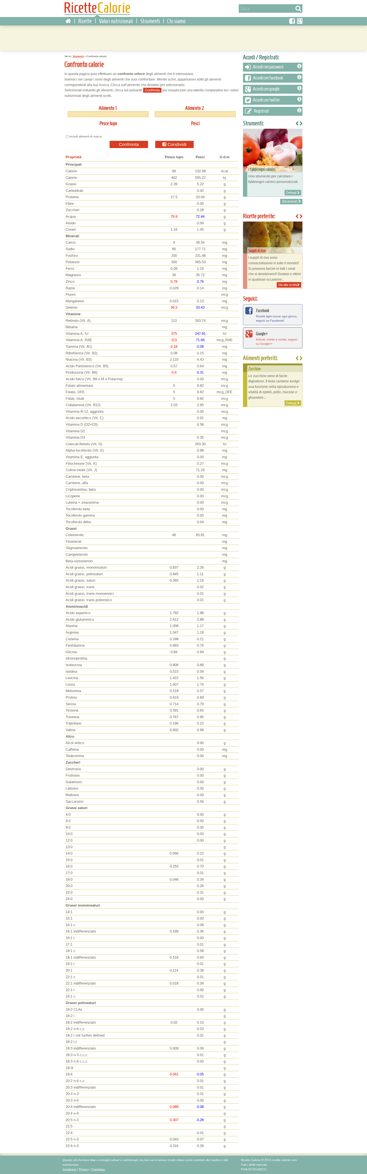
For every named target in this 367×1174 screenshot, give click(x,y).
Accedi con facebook (268, 78)
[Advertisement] (183, 37)
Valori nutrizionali (116, 21)
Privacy (84, 1169)
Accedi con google (266, 89)
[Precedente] (297, 358)
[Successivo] (300, 358)
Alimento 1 (108, 108)
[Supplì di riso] (272, 255)
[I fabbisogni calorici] (272, 162)
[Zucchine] (272, 385)
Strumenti (150, 21)
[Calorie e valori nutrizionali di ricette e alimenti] (97, 9)
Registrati (261, 111)
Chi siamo (176, 21)
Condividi (176, 144)
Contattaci (98, 1169)
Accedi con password (268, 66)
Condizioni (69, 1169)
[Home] (68, 21)
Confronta (129, 144)
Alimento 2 (194, 108)
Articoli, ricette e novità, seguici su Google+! (276, 338)
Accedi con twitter (266, 100)
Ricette (85, 21)
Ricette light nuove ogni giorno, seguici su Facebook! (277, 315)
